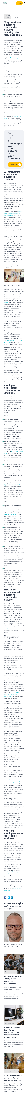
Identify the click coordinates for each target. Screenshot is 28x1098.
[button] (5, 897)
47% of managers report (16, 58)
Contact (19, 3)
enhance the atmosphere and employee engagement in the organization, (12, 782)
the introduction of (14, 872)
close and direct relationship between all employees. (12, 694)
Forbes (6, 302)
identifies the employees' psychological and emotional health (14, 213)
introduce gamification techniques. (14, 629)
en (13, 3)
